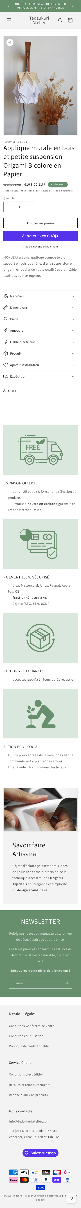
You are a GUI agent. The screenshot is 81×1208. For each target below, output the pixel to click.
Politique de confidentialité (29, 1046)
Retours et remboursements (29, 1085)
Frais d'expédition (29, 190)
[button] (9, 20)
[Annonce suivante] (73, 6)
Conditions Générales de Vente (31, 1026)
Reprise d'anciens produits (28, 1095)
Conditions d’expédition (26, 1074)
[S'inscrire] (67, 983)
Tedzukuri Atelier (23, 1195)
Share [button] (12, 391)
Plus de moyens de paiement (40, 246)
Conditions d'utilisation (26, 1036)
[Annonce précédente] (8, 6)
